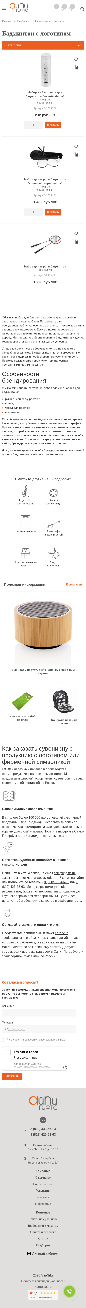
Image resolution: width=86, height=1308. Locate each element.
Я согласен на (36, 1039)
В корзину (53, 124)
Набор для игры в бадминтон (45, 266)
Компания (43, 1171)
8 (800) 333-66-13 (56, 882)
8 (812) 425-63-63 (43, 1134)
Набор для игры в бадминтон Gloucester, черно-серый (45, 181)
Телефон (8, 1022)
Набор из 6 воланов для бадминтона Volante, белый (45, 94)
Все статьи (74, 584)
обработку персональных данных (45, 1039)
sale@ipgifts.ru (64, 873)
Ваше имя (8, 1005)
